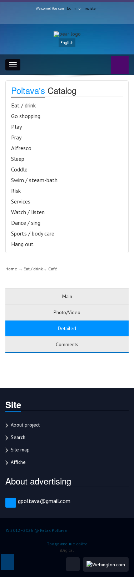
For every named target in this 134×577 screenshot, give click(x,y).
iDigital (67, 550)
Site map (20, 449)
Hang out (22, 244)
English (67, 42)
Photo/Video (67, 312)
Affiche (18, 462)
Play (16, 126)
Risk (16, 190)
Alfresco (21, 148)
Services (20, 201)
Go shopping (25, 116)
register (91, 8)
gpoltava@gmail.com (44, 500)
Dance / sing (25, 222)
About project (25, 425)
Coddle (19, 169)
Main (67, 296)
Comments (67, 344)
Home (11, 268)
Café (52, 268)
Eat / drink (23, 105)
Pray (16, 137)
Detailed (67, 328)
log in (71, 8)
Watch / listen (28, 212)
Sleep (17, 158)
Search (18, 437)
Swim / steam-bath (34, 180)
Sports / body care (32, 233)
